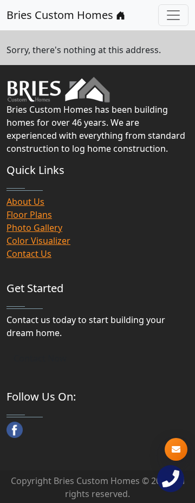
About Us (25, 202)
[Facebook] (14, 430)
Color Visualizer (38, 241)
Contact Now (40, 358)
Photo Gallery (34, 228)
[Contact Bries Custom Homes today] (176, 449)
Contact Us (28, 254)
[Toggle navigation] (173, 15)
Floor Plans (29, 215)
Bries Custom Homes (61, 15)
